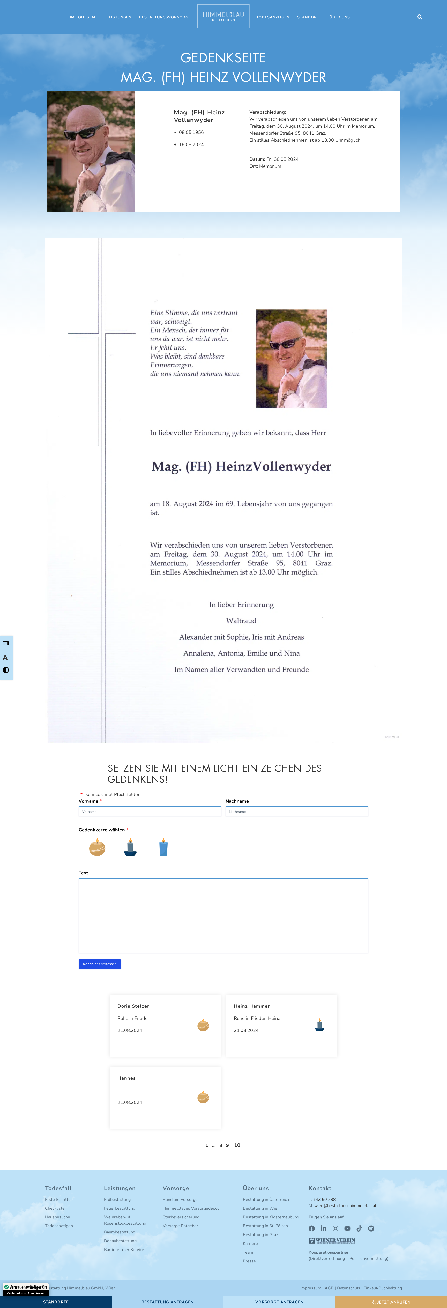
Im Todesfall (84, 17)
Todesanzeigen (272, 17)
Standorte (309, 17)
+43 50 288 (324, 1199)
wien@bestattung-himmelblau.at (345, 1206)
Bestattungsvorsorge (165, 17)
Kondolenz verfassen (100, 964)
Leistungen (119, 17)
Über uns (340, 17)
